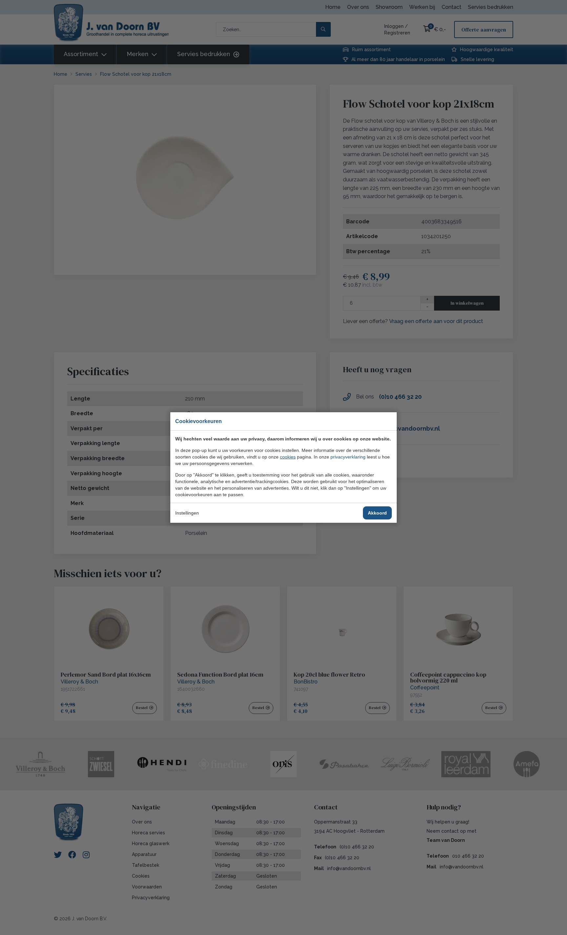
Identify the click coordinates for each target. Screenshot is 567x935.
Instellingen (187, 513)
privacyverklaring (348, 456)
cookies (288, 456)
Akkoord (377, 513)
